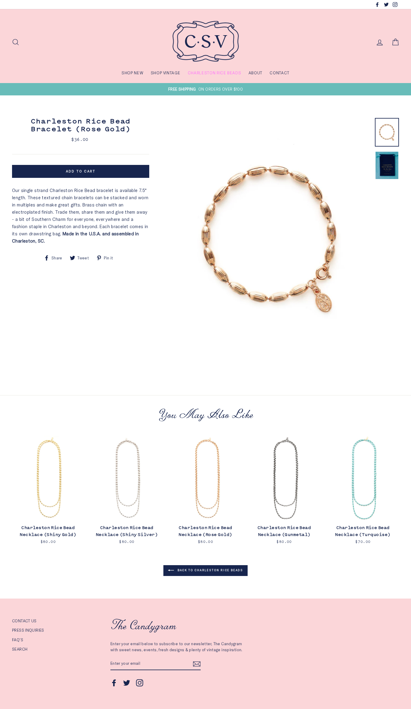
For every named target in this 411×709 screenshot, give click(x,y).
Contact (279, 72)
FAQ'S (17, 639)
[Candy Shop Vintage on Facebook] (114, 682)
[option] (205, 89)
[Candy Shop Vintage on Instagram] (139, 682)
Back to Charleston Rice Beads (209, 570)
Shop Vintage (166, 72)
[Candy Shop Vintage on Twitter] (126, 682)
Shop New (132, 72)
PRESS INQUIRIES (28, 630)
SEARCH (19, 649)
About (255, 72)
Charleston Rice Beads (214, 72)
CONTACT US (24, 620)
